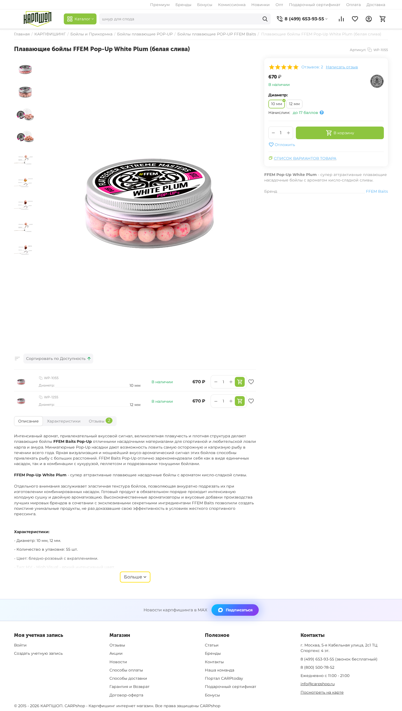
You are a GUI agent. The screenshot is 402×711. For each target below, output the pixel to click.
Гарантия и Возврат (129, 686)
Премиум (160, 4)
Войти (20, 645)
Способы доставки (128, 678)
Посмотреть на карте (322, 692)
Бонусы (204, 4)
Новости (118, 661)
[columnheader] (58, 358)
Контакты (214, 661)
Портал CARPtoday (224, 678)
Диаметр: (278, 95)
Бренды (183, 4)
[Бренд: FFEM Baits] (377, 81)
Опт (279, 4)
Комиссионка (232, 4)
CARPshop (210, 705)
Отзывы (117, 645)
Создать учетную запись (38, 653)
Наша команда (219, 670)
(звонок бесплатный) (339, 659)
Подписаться (239, 610)
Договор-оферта (126, 695)
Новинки (260, 4)
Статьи (212, 645)
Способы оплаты (126, 670)
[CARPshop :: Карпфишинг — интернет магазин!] (37, 19)
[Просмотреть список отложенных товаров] (354, 18)
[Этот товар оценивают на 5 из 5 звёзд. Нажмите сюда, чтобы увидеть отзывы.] (283, 67)
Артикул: (358, 49)
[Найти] (265, 19)
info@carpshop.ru (318, 683)
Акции (116, 653)
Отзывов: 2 (312, 67)
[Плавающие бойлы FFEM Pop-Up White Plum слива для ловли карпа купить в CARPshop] (147, 203)
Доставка (376, 4)
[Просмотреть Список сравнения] (341, 18)
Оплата (353, 4)
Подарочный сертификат (314, 4)
